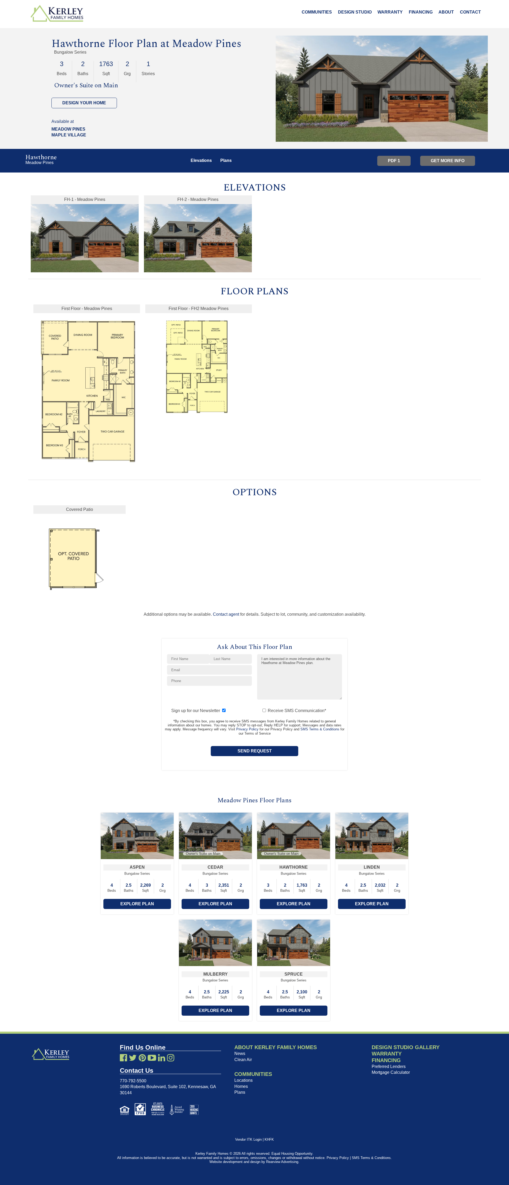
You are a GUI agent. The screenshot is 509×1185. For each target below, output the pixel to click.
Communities (317, 12)
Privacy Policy (247, 729)
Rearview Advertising (282, 1162)
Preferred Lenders (389, 1066)
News (239, 1053)
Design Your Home (84, 103)
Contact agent (226, 614)
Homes (241, 1086)
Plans (239, 1092)
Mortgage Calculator (391, 1072)
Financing (421, 12)
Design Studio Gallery (406, 1047)
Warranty (390, 12)
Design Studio (355, 12)
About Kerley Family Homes (275, 1047)
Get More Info (447, 160)
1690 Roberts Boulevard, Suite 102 (153, 1086)
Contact (470, 12)
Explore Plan (137, 904)
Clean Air (243, 1059)
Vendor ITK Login (248, 1139)
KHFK (269, 1139)
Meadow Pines (207, 44)
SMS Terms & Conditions (319, 729)
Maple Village (68, 135)
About (446, 12)
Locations (243, 1080)
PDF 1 (394, 160)
